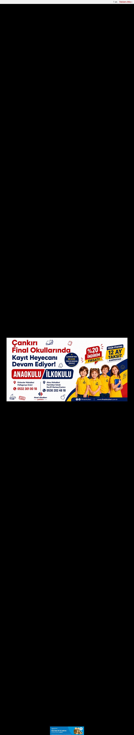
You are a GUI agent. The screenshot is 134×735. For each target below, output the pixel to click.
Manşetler (16, 3)
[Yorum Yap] (13, 173)
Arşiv (40, 3)
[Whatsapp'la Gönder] (13, 159)
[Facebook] (13, 144)
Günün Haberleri (29, 3)
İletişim (68, 710)
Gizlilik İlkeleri (79, 710)
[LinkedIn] (13, 154)
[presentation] (15, 26)
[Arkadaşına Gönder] (13, 163)
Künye (58, 710)
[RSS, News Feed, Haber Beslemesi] (124, 710)
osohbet (12, 721)
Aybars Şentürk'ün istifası (48, 545)
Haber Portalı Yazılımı (19, 731)
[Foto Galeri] (126, 2)
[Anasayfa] (7, 3)
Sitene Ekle (49, 3)
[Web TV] (120, 2)
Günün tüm (119, 26)
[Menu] (98, 13)
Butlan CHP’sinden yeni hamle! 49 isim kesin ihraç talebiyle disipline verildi (66, 26)
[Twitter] (13, 149)
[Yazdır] (13, 168)
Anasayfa (49, 710)
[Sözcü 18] (17, 13)
